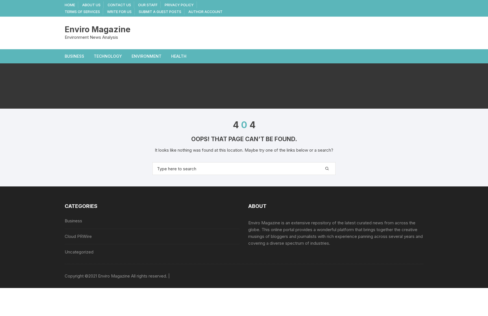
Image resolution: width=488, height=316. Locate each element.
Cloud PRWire (78, 236)
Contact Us (119, 5)
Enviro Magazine (97, 29)
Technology (108, 56)
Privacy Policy (179, 5)
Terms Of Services (82, 12)
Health (178, 56)
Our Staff (148, 5)
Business (74, 56)
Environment (147, 56)
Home (70, 5)
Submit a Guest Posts (160, 12)
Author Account (205, 12)
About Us (91, 5)
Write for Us (119, 12)
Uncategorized (79, 252)
